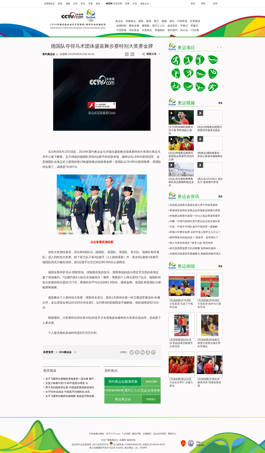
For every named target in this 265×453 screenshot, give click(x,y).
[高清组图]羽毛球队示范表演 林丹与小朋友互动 (209, 303)
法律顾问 (147, 433)
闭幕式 (194, 25)
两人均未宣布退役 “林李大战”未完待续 (191, 243)
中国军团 (182, 21)
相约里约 (172, 30)
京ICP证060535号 (100, 444)
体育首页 (48, 352)
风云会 (184, 30)
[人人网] (148, 352)
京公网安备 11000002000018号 (127, 444)
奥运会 (119, 21)
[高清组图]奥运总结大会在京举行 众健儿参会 (181, 382)
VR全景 (195, 30)
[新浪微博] (131, 352)
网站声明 (136, 433)
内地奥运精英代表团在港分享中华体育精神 (194, 205)
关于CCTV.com (113, 433)
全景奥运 (147, 30)
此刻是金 (134, 30)
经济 (75, 3)
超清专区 (172, 25)
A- (127, 54)
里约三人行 (158, 25)
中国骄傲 (121, 30)
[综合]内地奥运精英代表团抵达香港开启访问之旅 (181, 156)
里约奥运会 (48, 54)
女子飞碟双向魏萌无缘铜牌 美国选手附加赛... (70, 396)
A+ (132, 54)
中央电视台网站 (96, 433)
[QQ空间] (137, 352)
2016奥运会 (65, 352)
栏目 (135, 3)
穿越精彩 (160, 30)
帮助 (203, 3)
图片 (156, 21)
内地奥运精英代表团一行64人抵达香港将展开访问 (197, 216)
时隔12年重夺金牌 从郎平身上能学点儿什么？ (195, 232)
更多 (220, 103)
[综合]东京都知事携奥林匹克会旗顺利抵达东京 (181, 182)
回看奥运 (131, 21)
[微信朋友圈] (142, 352)
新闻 (60, 3)
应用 (215, 3)
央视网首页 (49, 3)
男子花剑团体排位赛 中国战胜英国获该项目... (70, 387)
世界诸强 (195, 21)
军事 (90, 3)
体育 (83, 3)
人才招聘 (126, 433)
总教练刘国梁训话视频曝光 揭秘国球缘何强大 (195, 253)
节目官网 (117, 3)
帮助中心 (172, 433)
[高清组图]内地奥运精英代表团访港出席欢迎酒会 (209, 343)
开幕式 (184, 25)
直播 (127, 3)
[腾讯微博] (153, 352)
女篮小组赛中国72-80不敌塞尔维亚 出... (67, 383)
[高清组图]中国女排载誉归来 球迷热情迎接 (209, 382)
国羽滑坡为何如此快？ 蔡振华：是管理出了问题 (196, 237)
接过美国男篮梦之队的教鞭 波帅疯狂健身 (193, 248)
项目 (172, 21)
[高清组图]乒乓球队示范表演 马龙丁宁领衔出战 (181, 303)
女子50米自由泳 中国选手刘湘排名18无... (68, 391)
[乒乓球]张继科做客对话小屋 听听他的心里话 (181, 130)
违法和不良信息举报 (81, 444)
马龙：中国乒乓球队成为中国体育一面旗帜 (194, 226)
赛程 (140, 21)
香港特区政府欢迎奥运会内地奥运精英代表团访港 (197, 210)
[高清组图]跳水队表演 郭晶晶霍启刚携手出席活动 (181, 343)
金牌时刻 (121, 25)
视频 (68, 3)
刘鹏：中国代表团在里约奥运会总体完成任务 (195, 221)
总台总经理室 (159, 433)
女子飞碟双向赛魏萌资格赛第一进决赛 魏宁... (70, 378)
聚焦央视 (134, 25)
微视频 (145, 25)
